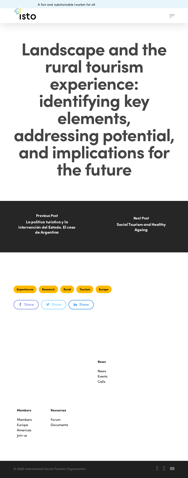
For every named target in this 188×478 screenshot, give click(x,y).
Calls (101, 381)
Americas (24, 430)
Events (103, 376)
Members (24, 419)
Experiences (25, 289)
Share (29, 304)
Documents (59, 425)
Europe (103, 289)
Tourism (85, 289)
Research (48, 289)
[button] (171, 16)
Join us (22, 435)
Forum (56, 419)
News (102, 371)
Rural (67, 289)
